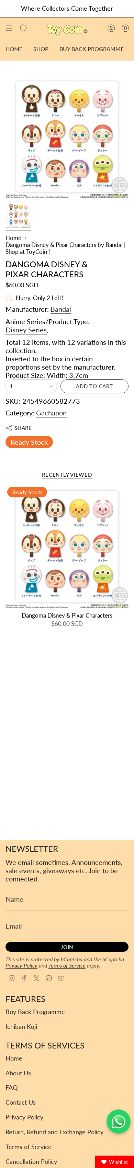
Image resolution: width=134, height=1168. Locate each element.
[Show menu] (9, 28)
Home (13, 238)
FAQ (11, 1087)
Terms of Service (67, 965)
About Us (18, 1073)
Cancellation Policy (31, 1161)
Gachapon (51, 413)
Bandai (61, 309)
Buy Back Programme (35, 1011)
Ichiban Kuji (21, 1026)
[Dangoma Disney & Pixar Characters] (67, 546)
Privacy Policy (21, 965)
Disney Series (26, 329)
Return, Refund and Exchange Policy (54, 1132)
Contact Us (20, 1102)
